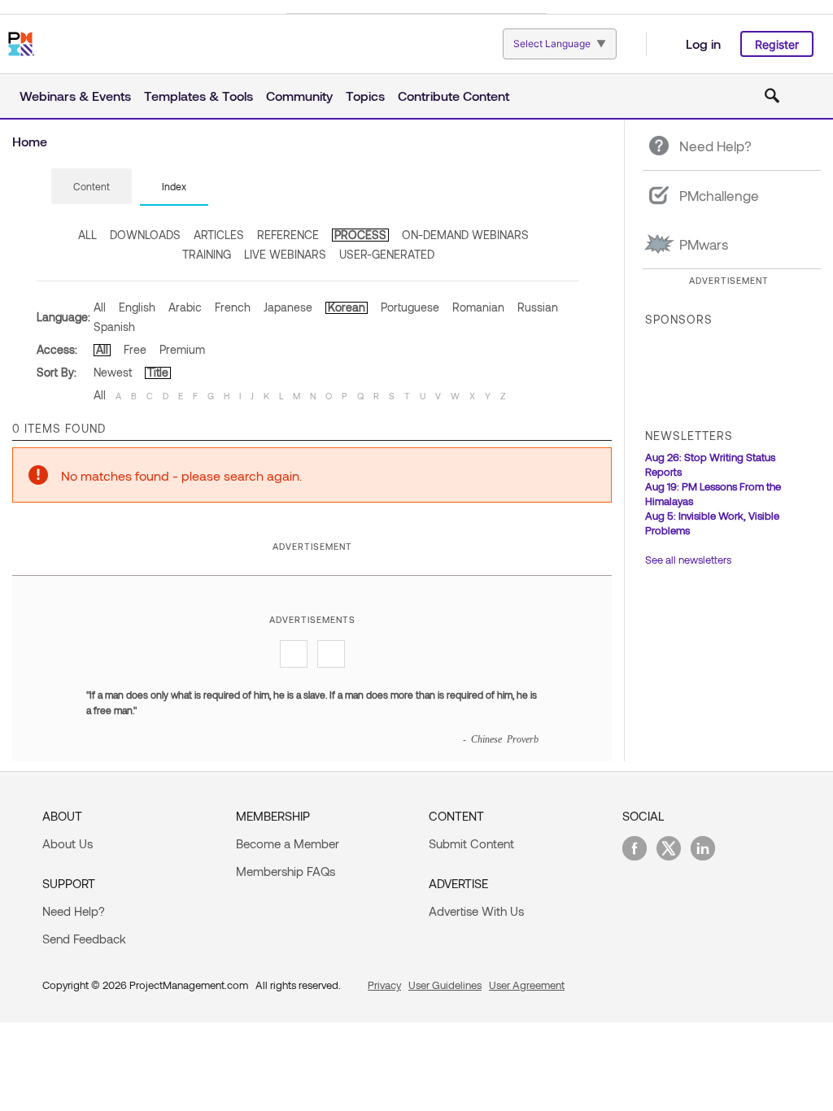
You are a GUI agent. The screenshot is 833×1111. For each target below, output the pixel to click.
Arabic (185, 307)
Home (29, 141)
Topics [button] (365, 95)
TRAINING (206, 254)
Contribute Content (453, 95)
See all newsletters (688, 559)
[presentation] (91, 186)
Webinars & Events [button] (75, 95)
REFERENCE (288, 235)
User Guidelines (445, 984)
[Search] (772, 96)
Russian (537, 307)
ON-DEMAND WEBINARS (465, 235)
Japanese (288, 307)
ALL (87, 235)
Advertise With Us (476, 911)
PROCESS (360, 235)
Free (135, 349)
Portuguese (410, 307)
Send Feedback (84, 938)
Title (157, 372)
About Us (67, 843)
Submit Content (471, 843)
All (100, 307)
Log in (703, 43)
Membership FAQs (285, 871)
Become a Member (287, 843)
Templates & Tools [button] (198, 95)
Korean (346, 307)
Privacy (384, 984)
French (233, 307)
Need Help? (73, 911)
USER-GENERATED (386, 254)
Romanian (478, 307)
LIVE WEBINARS (285, 254)
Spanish (114, 326)
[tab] (91, 187)
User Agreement (527, 984)
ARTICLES (219, 235)
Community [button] (299, 95)
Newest (113, 372)
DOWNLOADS (145, 235)
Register (777, 44)
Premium (182, 349)
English (137, 307)
